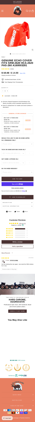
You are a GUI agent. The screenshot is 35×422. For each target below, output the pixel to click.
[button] (5, 69)
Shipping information (11, 206)
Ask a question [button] (17, 246)
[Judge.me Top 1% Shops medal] (17, 367)
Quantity (5, 87)
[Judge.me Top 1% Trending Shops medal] (26, 367)
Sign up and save (17, 405)
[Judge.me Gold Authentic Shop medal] (8, 367)
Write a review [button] (17, 242)
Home (3, 57)
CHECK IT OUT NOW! (17, 311)
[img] (5, 258)
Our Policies (17, 400)
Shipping (3, 75)
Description (7, 202)
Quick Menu (17, 394)
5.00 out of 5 (22, 223)
